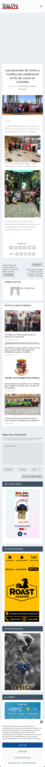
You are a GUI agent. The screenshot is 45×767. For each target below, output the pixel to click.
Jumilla (32, 86)
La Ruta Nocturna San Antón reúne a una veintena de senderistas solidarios (22, 419)
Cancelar (22, 751)
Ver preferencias (23, 758)
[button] (41, 722)
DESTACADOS (24, 86)
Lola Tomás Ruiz (27, 288)
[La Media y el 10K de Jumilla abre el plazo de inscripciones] (22, 321)
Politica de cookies (14, 763)
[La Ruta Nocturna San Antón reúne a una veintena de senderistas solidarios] (22, 404)
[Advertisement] (22, 36)
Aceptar (22, 745)
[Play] (20, 534)
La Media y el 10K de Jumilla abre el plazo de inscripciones (20, 336)
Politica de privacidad (29, 763)
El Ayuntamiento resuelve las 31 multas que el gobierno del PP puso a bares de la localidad (22, 386)
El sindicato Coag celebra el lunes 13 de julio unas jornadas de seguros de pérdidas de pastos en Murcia (22, 350)
